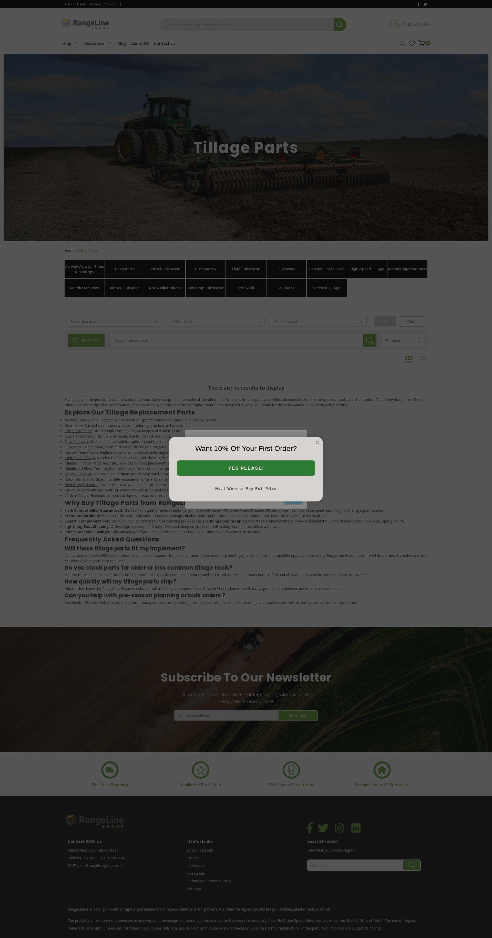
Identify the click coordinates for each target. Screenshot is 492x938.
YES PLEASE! (246, 468)
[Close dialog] (317, 442)
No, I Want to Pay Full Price (246, 489)
